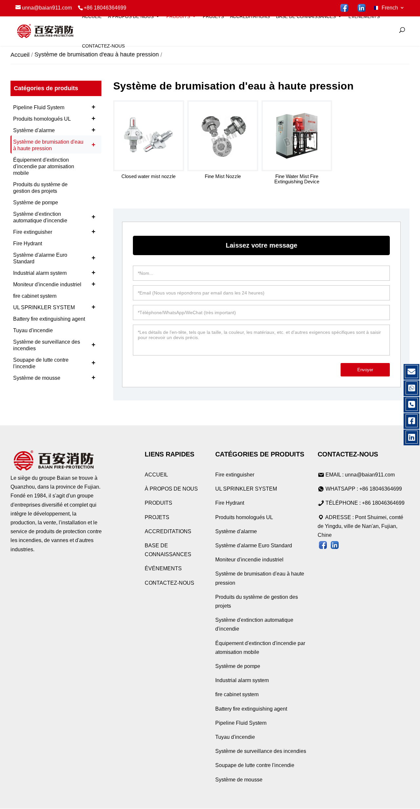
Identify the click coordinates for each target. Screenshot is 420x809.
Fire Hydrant (27, 243)
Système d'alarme (54, 129)
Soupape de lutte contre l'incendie (54, 363)
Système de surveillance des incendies (54, 345)
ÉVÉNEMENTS (364, 16)
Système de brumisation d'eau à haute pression (54, 145)
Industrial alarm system (54, 272)
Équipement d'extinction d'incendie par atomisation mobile (43, 166)
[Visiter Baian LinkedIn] (362, 8)
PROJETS (213, 16)
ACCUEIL (92, 16)
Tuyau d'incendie (33, 330)
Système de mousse (54, 377)
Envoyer (365, 369)
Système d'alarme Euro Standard (54, 258)
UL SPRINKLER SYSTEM (54, 307)
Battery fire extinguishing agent (49, 319)
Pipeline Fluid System (54, 107)
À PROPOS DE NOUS (131, 16)
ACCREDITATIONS (250, 16)
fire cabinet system (34, 296)
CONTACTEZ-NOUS (103, 46)
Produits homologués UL (54, 118)
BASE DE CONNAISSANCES (306, 16)
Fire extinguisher (54, 231)
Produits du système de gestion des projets (40, 188)
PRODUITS (178, 16)
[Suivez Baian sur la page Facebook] (344, 8)
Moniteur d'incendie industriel (54, 284)
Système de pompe (35, 202)
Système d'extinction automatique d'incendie (54, 217)
